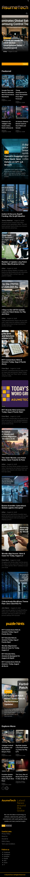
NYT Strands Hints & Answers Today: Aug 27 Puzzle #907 (13, 411)
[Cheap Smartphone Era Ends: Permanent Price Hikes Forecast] (22, 81)
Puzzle (3, 356)
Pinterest (6, 856)
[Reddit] (3, 859)
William (4, 130)
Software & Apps (19, 86)
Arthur (5, 51)
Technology (7, 38)
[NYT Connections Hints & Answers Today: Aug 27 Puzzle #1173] (15, 343)
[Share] (3, 863)
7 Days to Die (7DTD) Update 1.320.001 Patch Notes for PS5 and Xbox (14, 312)
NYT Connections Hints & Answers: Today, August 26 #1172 (11, 664)
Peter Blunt (5, 368)
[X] (3, 865)
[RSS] (3, 861)
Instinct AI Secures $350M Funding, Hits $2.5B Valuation (13, 215)
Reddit (6, 858)
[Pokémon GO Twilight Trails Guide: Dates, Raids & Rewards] (8, 112)
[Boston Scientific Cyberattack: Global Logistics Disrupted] (15, 489)
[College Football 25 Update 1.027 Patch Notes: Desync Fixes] (8, 736)
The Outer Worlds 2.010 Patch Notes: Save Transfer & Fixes (14, 459)
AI (6, 152)
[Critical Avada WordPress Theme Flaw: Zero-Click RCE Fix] (15, 585)
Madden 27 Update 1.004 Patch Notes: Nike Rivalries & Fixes (14, 263)
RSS (5, 860)
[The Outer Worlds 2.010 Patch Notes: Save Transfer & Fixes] (15, 441)
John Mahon (5, 608)
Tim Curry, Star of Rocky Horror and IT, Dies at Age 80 (22, 777)
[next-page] (6, 788)
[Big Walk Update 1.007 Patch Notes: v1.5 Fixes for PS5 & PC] (22, 736)
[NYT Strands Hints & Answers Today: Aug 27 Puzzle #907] (15, 393)
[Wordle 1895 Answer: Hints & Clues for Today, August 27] (15, 537)
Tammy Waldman (7, 220)
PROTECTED (9, 825)
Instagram (7, 854)
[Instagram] (3, 855)
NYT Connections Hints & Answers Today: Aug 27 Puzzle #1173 (14, 362)
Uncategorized (5, 86)
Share (5, 862)
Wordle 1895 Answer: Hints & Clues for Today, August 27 (13, 555)
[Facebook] (3, 852)
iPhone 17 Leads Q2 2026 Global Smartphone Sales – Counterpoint (13, 44)
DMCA (3, 825)
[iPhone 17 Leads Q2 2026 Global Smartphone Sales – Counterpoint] (15, 34)
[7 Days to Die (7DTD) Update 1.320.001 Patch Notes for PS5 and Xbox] (15, 293)
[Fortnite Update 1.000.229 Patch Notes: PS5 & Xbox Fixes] (8, 765)
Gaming (4, 118)
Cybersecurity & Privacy (21, 118)
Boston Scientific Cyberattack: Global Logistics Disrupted (14, 507)
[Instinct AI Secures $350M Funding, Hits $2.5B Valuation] (15, 197)
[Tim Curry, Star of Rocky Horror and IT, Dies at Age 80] (22, 765)
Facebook (7, 852)
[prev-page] (3, 788)
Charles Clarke (20, 781)
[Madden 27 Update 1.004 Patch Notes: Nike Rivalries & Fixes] (15, 245)
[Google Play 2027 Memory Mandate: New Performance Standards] (8, 81)
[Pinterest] (3, 857)
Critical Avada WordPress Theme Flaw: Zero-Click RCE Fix (15, 602)
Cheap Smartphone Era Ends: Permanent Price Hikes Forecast (21, 95)
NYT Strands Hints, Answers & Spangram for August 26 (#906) (11, 656)
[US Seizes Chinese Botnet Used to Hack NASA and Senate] (22, 112)
